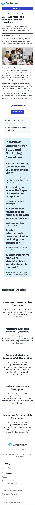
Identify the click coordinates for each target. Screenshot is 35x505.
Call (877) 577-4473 (9, 484)
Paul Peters (7, 35)
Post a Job (17, 8)
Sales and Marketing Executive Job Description (17, 356)
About (4, 477)
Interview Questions (8, 13)
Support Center (8, 480)
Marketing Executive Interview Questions (17, 330)
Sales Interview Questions (25, 13)
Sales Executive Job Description (17, 388)
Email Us (5, 487)
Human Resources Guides (12, 491)
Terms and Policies (9, 494)
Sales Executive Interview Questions (17, 304)
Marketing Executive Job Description (17, 416)
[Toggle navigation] (32, 3)
